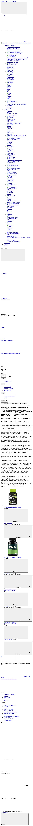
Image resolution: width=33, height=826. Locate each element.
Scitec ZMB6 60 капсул (10, 623)
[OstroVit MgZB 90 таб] (18, 589)
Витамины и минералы (10, 45)
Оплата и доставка (8, 709)
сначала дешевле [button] (15, 403)
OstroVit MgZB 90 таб (9, 590)
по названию (4, 401)
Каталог (6, 706)
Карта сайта (7, 717)
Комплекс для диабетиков (13, 241)
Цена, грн (3, 375)
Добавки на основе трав (13, 234)
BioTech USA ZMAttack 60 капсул (12, 507)
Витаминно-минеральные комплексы (16, 104)
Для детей (9, 105)
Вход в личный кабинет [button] (10, 705)
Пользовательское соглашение (11, 716)
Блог (5, 714)
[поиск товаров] (13, 255)
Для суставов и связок (12, 232)
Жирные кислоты (11, 230)
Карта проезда (4, 812)
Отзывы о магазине (9, 713)
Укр (5, 15)
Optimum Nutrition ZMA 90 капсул (12, 557)
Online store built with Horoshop (9, 679)
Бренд (2, 383)
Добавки (6, 109)
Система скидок (8, 720)
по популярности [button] (5, 403)
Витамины (9, 107)
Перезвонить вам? (5, 299)
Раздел (3, 393)
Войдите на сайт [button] (8, 523)
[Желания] (16, 23)
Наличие (3, 378)
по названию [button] (23, 403)
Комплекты (7, 243)
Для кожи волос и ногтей (13, 233)
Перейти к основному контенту (9, 1)
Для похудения (11, 240)
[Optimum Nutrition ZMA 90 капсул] (18, 547)
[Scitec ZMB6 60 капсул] (18, 622)
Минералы (9, 108)
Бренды (6, 245)
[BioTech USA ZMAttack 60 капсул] (18, 497)
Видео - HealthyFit (8, 718)
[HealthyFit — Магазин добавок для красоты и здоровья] (8, 660)
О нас (5, 708)
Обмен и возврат (8, 710)
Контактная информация (10, 712)
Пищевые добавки (11, 236)
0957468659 (4, 273)
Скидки (6, 244)
